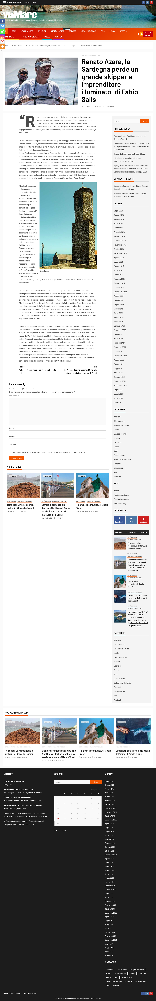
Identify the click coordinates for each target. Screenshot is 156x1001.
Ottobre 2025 (119, 249)
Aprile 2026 (118, 223)
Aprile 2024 (118, 313)
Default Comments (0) (16, 389)
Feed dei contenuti (121, 495)
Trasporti (117, 464)
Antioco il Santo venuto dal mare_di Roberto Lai (37, 370)
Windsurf (117, 476)
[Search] (139, 34)
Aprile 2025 (118, 270)
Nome (12, 428)
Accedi (116, 491)
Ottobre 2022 (119, 351)
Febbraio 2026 (119, 232)
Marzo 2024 (118, 317)
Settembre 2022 (120, 356)
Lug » (64, 831)
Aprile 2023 (118, 339)
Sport (122, 31)
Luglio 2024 (118, 300)
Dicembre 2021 (120, 381)
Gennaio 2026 (119, 236)
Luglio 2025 (118, 262)
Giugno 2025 (119, 266)
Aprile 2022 (118, 373)
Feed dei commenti (121, 499)
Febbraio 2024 (119, 321)
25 (64, 818)
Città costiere (57, 31)
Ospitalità (9, 37)
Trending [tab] (144, 532)
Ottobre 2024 (119, 287)
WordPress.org (120, 504)
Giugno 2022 (119, 364)
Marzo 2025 (118, 275)
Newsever (85, 998)
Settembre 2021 (120, 385)
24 (58, 818)
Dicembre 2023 (120, 330)
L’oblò (47, 37)
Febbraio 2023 (119, 343)
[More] (2, 46)
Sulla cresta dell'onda (88, 55)
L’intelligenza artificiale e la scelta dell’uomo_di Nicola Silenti (137, 598)
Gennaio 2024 (119, 326)
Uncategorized (119, 468)
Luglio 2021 (118, 390)
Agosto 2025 (119, 258)
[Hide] (1, 51)
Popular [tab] (132, 532)
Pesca (112, 31)
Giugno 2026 (119, 215)
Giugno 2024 (119, 305)
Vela (102, 31)
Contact (27, 2)
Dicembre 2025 (120, 241)
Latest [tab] (119, 532)
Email (12, 436)
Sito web (12, 444)
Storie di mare (27, 31)
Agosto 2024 (119, 296)
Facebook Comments (33, 389)
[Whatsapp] (2, 31)
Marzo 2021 (118, 403)
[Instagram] (2, 36)
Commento (14, 396)
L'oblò (116, 430)
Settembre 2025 (120, 253)
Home (13, 31)
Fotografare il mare (30, 37)
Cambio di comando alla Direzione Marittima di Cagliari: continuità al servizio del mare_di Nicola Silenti (131, 146)
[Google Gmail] (2, 41)
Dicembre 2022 (120, 347)
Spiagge (72, 31)
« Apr (56, 831)
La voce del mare (88, 31)
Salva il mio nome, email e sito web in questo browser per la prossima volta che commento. (48, 452)
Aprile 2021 (118, 398)
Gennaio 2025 (119, 283)
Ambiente (42, 31)
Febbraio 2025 (119, 279)
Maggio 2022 (119, 368)
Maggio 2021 (119, 394)
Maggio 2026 (119, 219)
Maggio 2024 (119, 309)
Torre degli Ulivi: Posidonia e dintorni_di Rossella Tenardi (137, 546)
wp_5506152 (87, 106)
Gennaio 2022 (119, 377)
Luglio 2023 (118, 334)
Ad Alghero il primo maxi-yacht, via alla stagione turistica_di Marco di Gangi (80, 370)
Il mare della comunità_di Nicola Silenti (129, 154)
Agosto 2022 (119, 360)
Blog (34, 2)
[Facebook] (2, 21)
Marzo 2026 (118, 228)
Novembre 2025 (120, 245)
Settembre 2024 (120, 292)
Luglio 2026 (118, 211)
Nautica (58, 37)
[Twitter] (2, 26)
